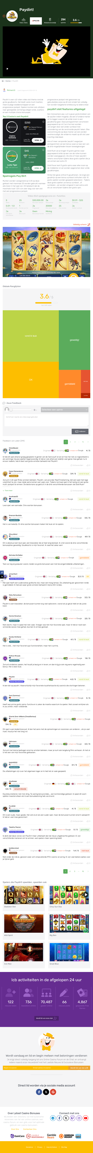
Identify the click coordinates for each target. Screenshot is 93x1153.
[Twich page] (72, 1118)
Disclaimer (29, 1147)
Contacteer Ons (29, 1129)
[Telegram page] (53, 1118)
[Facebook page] (59, 1118)
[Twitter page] (66, 1118)
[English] (53, 450)
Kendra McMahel (15, 637)
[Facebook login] (39, 1092)
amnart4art (13, 574)
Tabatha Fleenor (15, 827)
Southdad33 (13, 496)
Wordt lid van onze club (44, 1018)
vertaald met (74, 450)
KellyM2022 (13, 762)
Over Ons (15, 1129)
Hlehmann (12, 741)
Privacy (39, 1147)
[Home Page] (4, 81)
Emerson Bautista (15, 515)
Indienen (82, 431)
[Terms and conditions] (35, 1136)
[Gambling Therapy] (66, 1136)
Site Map (64, 1147)
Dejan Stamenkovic (16, 471)
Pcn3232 (12, 806)
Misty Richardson (15, 595)
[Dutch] (67, 450)
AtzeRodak (13, 781)
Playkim (12, 677)
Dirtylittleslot (13, 448)
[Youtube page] (85, 1118)
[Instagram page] (79, 1118)
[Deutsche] (54, 784)
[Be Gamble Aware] (51, 1136)
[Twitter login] (46, 1092)
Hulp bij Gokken (51, 1147)
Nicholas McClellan (16, 555)
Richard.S (11, 90)
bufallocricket (14, 848)
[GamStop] (78, 1136)
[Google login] (53, 1092)
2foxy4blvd (13, 534)
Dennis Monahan (15, 616)
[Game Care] (17, 1136)
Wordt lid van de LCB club (79, 1068)
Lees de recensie (27, 140)
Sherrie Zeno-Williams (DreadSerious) (22, 716)
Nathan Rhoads (14, 656)
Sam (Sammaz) (14, 695)
